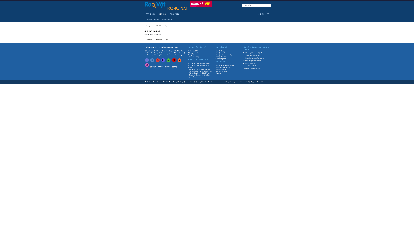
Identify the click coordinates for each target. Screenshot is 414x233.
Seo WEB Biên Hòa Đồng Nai (225, 65)
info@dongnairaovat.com (252, 55)
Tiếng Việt (228, 82)
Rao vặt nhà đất (220, 53)
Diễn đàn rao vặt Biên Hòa (161, 82)
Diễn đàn (162, 14)
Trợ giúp (253, 82)
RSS (267, 82)
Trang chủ (150, 14)
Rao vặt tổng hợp (221, 51)
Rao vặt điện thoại (221, 57)
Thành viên (174, 14)
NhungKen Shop (221, 69)
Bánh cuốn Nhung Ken (223, 67)
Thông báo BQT (193, 51)
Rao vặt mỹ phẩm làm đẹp (224, 55)
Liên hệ (247, 82)
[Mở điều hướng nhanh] (267, 26)
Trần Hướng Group (221, 71)
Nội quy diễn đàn (193, 53)
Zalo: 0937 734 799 (250, 66)
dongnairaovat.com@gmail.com (254, 58)
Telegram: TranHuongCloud (251, 68)
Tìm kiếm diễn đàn (152, 19)
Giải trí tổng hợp (221, 59)
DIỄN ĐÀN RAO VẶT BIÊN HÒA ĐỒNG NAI (161, 47)
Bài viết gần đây (167, 19)
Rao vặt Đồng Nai (250, 63)
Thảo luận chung (193, 57)
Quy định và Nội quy (238, 82)
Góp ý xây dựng (193, 55)
